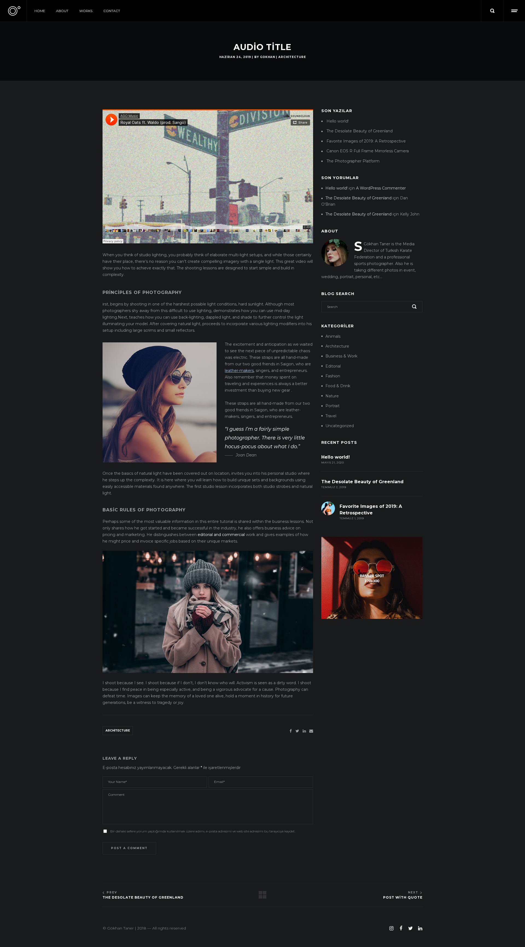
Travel (330, 415)
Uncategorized (339, 425)
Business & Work (341, 356)
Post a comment (129, 848)
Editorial (333, 366)
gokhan (267, 57)
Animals (332, 336)
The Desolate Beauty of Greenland (359, 131)
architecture (118, 730)
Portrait (332, 405)
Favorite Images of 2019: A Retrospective (366, 141)
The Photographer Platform (353, 161)
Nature (332, 396)
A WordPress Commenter (381, 188)
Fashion (332, 376)
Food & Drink (337, 385)
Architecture (292, 57)
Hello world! (337, 121)
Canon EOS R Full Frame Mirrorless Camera (367, 150)
